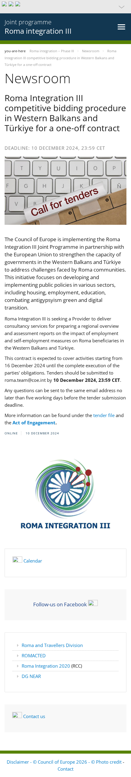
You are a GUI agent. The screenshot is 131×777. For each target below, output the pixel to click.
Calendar (32, 561)
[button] (65, 6)
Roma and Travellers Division (52, 645)
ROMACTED (34, 655)
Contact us (34, 716)
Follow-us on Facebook (60, 604)
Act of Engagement (33, 422)
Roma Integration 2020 (46, 666)
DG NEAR (31, 676)
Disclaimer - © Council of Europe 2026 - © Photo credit (65, 762)
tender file (103, 415)
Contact (65, 769)
